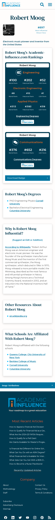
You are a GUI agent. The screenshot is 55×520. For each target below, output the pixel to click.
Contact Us (40, 485)
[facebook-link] (5, 517)
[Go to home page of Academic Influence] (11, 4)
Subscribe (7, 501)
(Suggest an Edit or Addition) (27, 240)
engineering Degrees (27, 116)
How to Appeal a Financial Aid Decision (26, 427)
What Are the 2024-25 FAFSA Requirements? (29, 434)
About (6, 485)
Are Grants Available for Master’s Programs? (28, 442)
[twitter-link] (20, 517)
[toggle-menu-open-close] (50, 4)
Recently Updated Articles (27, 470)
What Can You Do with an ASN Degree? (27, 452)
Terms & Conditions (43, 493)
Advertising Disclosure (13, 505)
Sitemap (7, 509)
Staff (5, 493)
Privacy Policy (41, 489)
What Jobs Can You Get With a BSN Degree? (29, 460)
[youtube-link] (27, 517)
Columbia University (19, 211)
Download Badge (16, 178)
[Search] (42, 4)
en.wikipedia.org (18, 316)
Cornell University (18, 365)
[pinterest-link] (42, 517)
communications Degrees (27, 159)
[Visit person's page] (27, 122)
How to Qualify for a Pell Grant (22, 438)
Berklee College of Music (22, 361)
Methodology (9, 489)
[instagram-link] (35, 517)
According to (17, 247)
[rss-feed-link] (49, 517)
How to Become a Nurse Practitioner (26, 464)
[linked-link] (13, 517)
